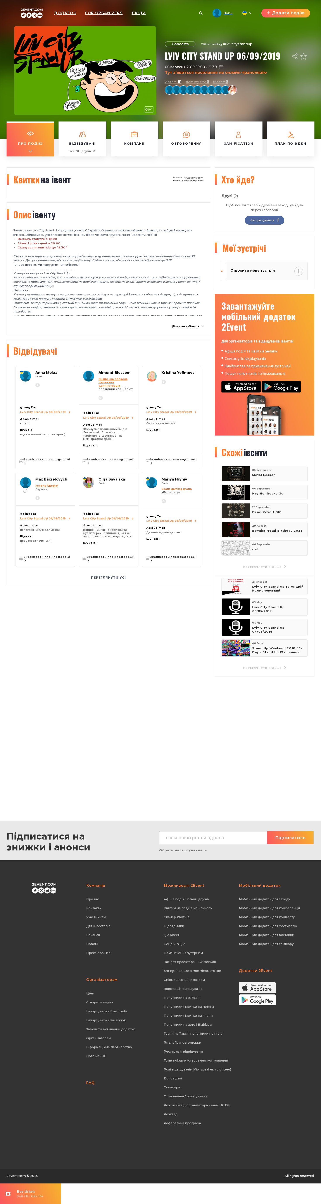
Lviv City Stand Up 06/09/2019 (43, 412)
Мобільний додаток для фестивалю (268, 926)
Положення (95, 1056)
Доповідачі (173, 1078)
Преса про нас (98, 953)
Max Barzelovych (51, 479)
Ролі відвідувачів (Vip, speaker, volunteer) (197, 1069)
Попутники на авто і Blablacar (188, 1025)
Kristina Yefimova (178, 373)
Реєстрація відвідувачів (183, 1051)
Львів (38, 376)
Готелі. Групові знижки (182, 1042)
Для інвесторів (98, 926)
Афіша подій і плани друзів (186, 899)
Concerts (180, 44)
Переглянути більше (263, 668)
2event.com (16, 1176)
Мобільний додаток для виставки (266, 935)
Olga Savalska (111, 479)
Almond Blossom (114, 373)
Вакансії (93, 935)
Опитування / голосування (185, 1096)
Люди (139, 13)
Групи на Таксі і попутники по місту (193, 1034)
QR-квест (171, 935)
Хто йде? (238, 179)
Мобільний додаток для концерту (267, 917)
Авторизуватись (262, 220)
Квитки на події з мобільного (188, 908)
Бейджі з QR (174, 944)
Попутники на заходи (182, 998)
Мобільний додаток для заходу (264, 899)
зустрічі (244, 247)
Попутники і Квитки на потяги (189, 1007)
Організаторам (98, 1038)
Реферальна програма (182, 1123)
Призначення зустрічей (183, 953)
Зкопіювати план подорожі (47, 459)
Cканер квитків (176, 917)
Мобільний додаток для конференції (269, 908)
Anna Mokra (46, 373)
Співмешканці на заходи (184, 980)
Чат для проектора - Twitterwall (190, 962)
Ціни (90, 993)
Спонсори (172, 1087)
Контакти (94, 908)
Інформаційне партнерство (109, 1047)
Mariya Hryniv (174, 479)
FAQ (90, 1083)
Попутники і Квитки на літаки (188, 1016)
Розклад (171, 1114)
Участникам (96, 917)
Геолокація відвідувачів (183, 989)
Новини (92, 944)
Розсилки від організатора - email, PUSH (197, 1105)
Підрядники (174, 926)
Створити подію (99, 1002)
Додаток (65, 13)
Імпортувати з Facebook (106, 1020)
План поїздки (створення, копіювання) (196, 1060)
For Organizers (104, 13)
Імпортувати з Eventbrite (106, 1011)
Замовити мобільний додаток (110, 1029)
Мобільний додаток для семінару (266, 944)
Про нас (93, 899)
